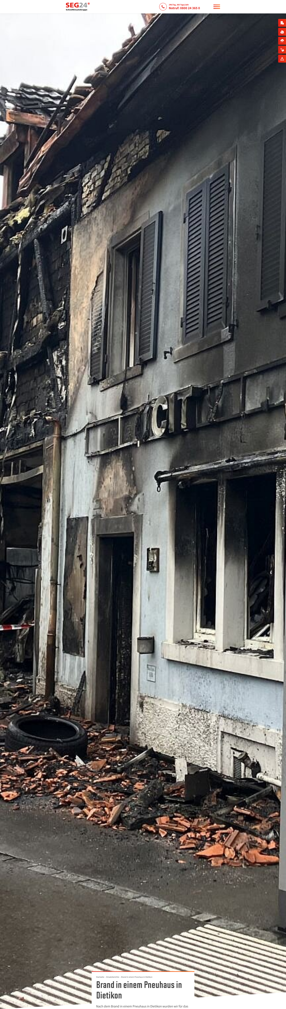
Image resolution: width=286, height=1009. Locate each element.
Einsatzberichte (112, 977)
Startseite (100, 977)
